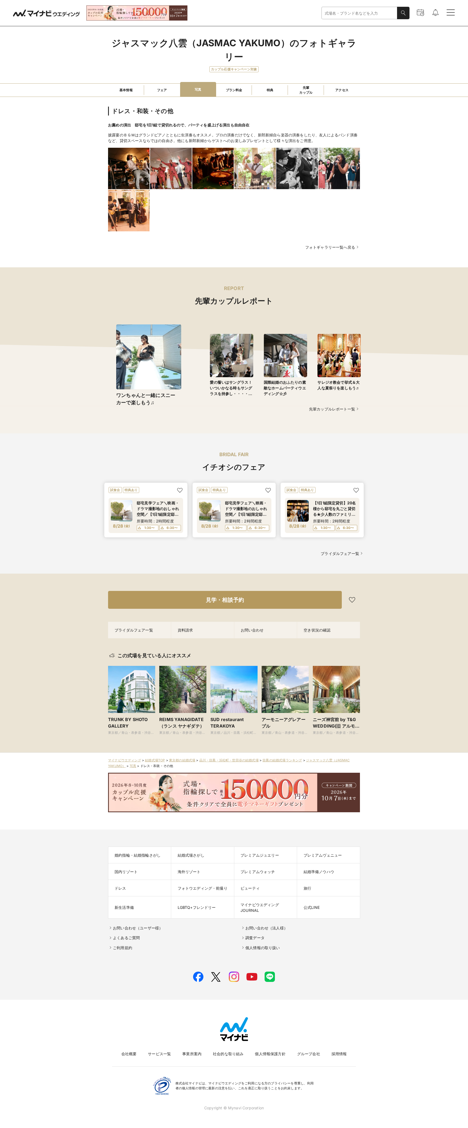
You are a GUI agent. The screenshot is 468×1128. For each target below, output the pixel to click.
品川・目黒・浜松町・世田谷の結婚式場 (229, 760)
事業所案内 (192, 1053)
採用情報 (339, 1053)
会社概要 (129, 1053)
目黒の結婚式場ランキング (282, 760)
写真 (133, 766)
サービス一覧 (159, 1053)
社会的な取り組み (228, 1053)
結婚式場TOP (155, 760)
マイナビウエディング (124, 760)
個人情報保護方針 (270, 1053)
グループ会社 (308, 1053)
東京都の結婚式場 (182, 760)
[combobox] (359, 13)
